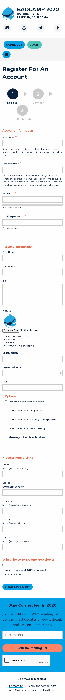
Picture (6, 310)
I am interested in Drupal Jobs (26, 410)
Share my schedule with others (27, 437)
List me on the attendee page (26, 401)
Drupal (6, 464)
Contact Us (16, 685)
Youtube (7, 537)
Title (5, 381)
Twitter (6, 519)
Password (8, 193)
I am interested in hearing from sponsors (33, 419)
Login (34, 44)
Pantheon (49, 690)
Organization (10, 352)
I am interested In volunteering (27, 428)
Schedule (14, 44)
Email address (10, 163)
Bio (4, 281)
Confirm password (13, 216)
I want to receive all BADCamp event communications (25, 572)
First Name (8, 252)
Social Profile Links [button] (19, 458)
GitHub (6, 482)
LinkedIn (7, 501)
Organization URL (12, 367)
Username (8, 137)
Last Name (8, 266)
